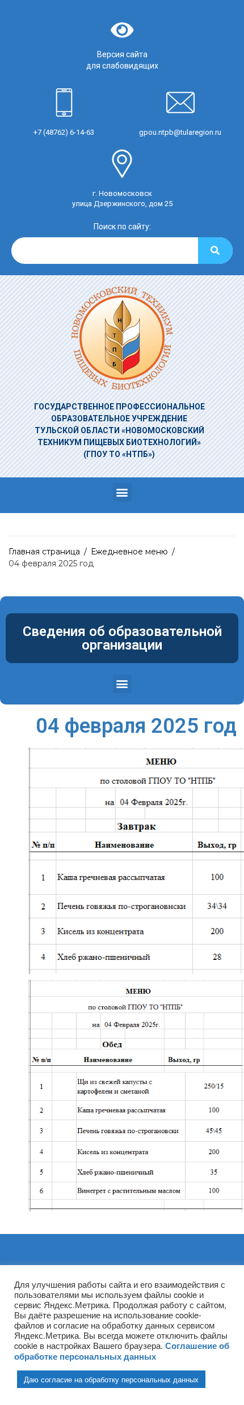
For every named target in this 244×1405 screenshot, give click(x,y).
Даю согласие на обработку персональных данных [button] (111, 1379)
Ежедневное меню (129, 551)
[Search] (215, 250)
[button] (122, 492)
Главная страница (44, 551)
